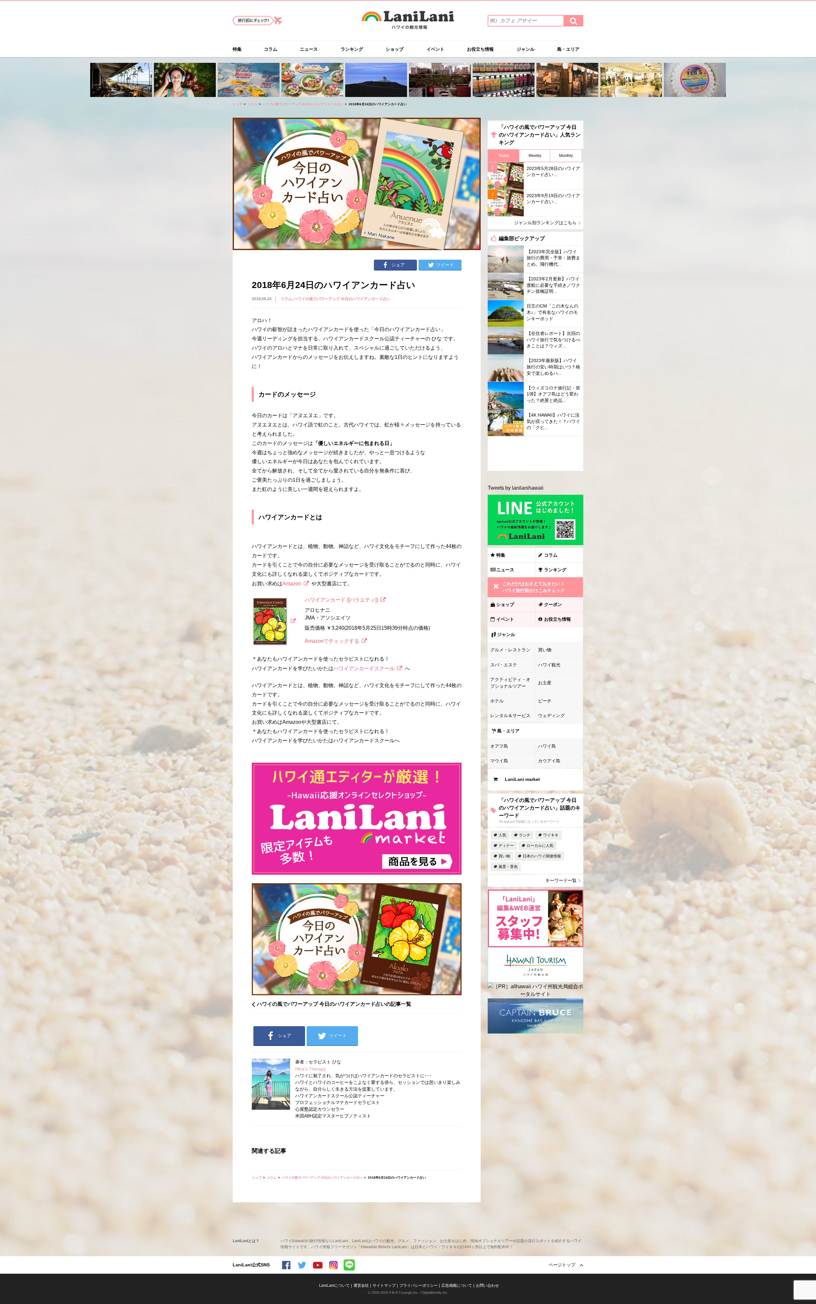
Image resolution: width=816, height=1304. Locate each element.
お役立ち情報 (480, 49)
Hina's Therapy (310, 1068)
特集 (237, 49)
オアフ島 (499, 746)
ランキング (352, 49)
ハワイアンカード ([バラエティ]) (341, 600)
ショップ (395, 49)
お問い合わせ (487, 1285)
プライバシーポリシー (418, 1285)
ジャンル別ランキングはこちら (545, 222)
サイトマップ (384, 1285)
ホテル (497, 700)
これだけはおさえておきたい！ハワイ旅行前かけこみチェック (533, 587)
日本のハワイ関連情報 (542, 856)
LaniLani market (522, 779)
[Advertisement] (535, 453)
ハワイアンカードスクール (364, 668)
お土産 (544, 682)
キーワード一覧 (561, 880)
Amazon (291, 583)
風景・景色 (508, 866)
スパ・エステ (503, 664)
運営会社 (361, 1285)
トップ (237, 104)
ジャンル (526, 49)
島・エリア (568, 49)
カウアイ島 (549, 760)
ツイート (445, 264)
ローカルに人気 (540, 845)
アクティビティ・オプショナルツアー (510, 683)
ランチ (524, 835)
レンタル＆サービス (510, 715)
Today (504, 155)
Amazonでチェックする (332, 641)
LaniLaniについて (334, 1285)
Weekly (534, 155)
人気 (502, 835)
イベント (435, 49)
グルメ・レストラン (510, 649)
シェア (398, 264)
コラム (270, 49)
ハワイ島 (547, 746)
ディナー (506, 845)
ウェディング (551, 715)
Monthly (566, 155)
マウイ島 (499, 760)
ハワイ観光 (549, 664)
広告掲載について (456, 1285)
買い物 (544, 649)
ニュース (309, 49)
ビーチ (544, 700)
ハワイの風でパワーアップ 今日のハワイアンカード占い (303, 104)
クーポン (553, 604)
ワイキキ (550, 835)
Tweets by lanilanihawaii (515, 488)
